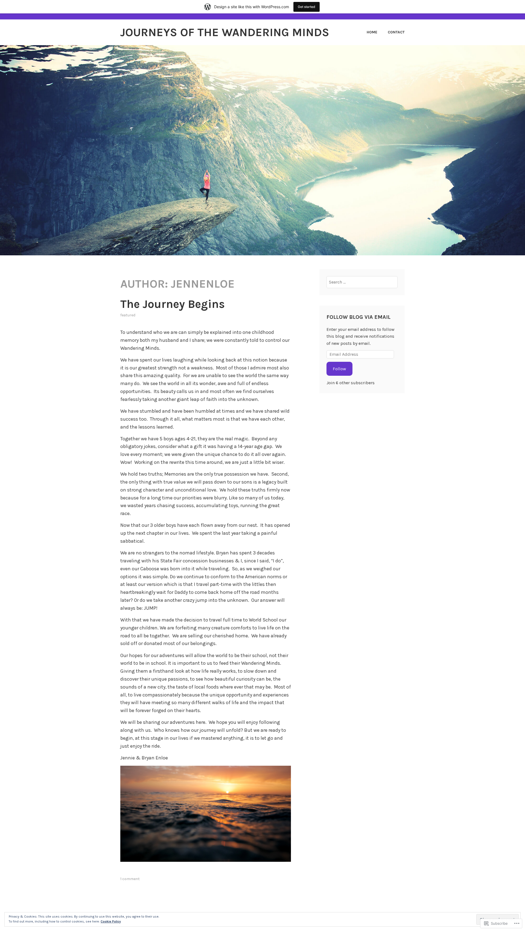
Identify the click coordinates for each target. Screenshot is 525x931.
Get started (306, 7)
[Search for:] (362, 282)
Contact (396, 32)
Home (372, 32)
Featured (127, 315)
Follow (339, 368)
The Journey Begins (172, 304)
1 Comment (130, 879)
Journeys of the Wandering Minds (224, 32)
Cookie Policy (111, 921)
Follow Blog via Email (358, 317)
